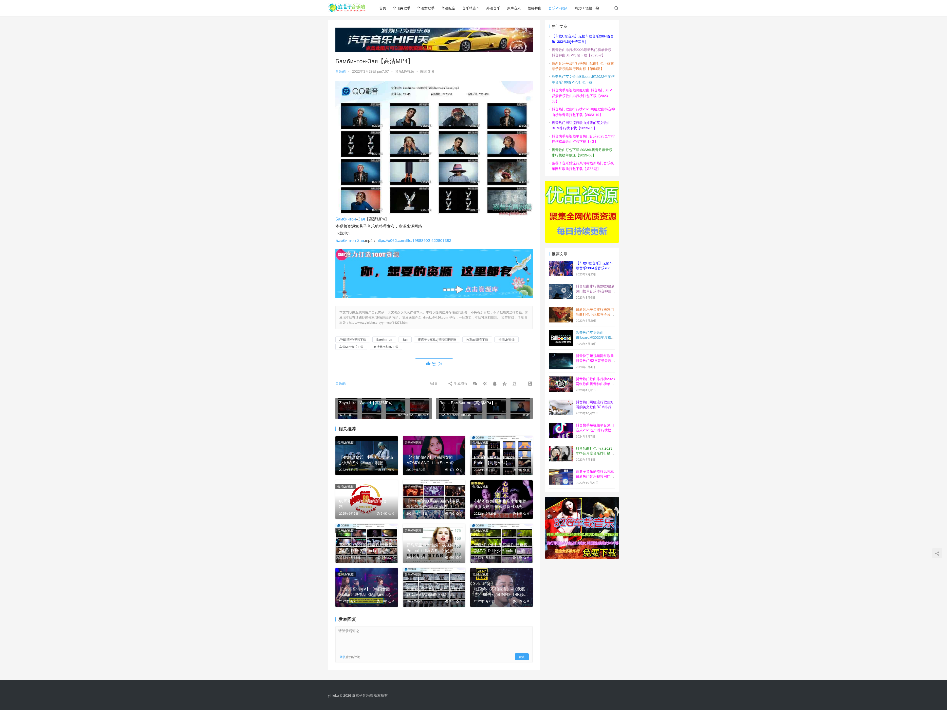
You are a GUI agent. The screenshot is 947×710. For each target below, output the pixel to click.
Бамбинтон (345, 219)
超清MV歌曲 (506, 339)
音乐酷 (340, 71)
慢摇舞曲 (535, 7)
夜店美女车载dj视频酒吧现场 (437, 339)
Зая (361, 219)
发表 (522, 657)
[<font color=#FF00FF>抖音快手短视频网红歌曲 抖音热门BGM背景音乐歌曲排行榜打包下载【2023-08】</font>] (561, 356)
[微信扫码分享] (475, 383)
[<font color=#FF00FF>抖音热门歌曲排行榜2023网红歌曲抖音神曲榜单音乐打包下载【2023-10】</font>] (561, 379)
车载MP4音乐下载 (351, 346)
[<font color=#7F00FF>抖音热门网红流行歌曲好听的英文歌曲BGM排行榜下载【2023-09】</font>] (561, 402)
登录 (342, 657)
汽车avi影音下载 (477, 339)
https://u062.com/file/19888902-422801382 (414, 240)
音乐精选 (469, 7)
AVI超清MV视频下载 (352, 339)
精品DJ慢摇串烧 (586, 7)
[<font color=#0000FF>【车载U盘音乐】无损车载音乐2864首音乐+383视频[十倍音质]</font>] (561, 263)
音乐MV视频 (557, 7)
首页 (382, 7)
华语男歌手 (401, 7)
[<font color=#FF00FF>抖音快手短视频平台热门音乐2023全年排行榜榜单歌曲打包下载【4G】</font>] (561, 425)
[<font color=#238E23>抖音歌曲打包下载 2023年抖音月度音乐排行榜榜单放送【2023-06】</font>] (561, 448)
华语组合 (448, 7)
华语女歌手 (426, 7)
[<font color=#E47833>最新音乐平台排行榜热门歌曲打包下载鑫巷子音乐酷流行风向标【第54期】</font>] (561, 309)
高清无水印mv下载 (386, 346)
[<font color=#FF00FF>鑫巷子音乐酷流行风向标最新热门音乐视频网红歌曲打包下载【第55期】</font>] (561, 471)
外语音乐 (493, 7)
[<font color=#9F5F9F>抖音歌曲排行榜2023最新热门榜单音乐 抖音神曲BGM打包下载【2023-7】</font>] (561, 286)
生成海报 (460, 383)
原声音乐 (514, 7)
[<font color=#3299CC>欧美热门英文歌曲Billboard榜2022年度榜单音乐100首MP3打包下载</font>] (561, 332)
